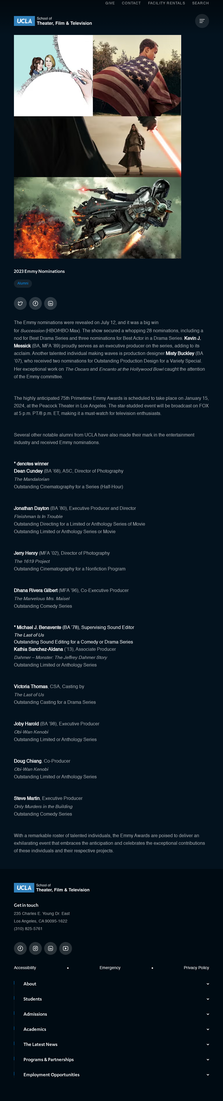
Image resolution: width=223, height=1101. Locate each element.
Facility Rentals (166, 3)
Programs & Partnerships (49, 1060)
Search (200, 3)
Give (110, 3)
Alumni (22, 283)
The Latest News (40, 1044)
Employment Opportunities (52, 1075)
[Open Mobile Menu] (202, 21)
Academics (35, 1029)
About (30, 984)
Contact (131, 3)
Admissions (35, 1014)
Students (33, 999)
